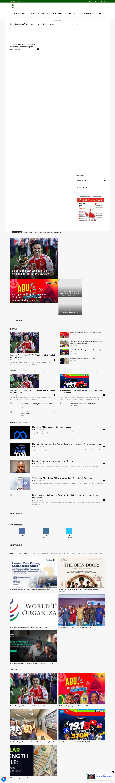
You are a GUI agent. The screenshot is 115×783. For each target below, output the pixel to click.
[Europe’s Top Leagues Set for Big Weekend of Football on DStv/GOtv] (34, 258)
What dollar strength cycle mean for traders (36, 232)
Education (33, 13)
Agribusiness (36, 329)
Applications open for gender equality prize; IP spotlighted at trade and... (29, 627)
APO (59, 329)
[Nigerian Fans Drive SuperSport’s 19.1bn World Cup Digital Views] (64, 352)
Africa (29, 329)
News (16, 13)
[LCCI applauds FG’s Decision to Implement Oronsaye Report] (24, 35)
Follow (46, 528)
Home (11, 22)
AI (50, 329)
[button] (89, 1)
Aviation (75, 329)
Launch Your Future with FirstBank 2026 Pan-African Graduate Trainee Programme (31, 589)
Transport (45, 13)
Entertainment (58, 13)
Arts (70, 329)
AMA (54, 329)
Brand (24, 13)
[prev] (99, 232)
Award (81, 329)
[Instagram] (95, 1)
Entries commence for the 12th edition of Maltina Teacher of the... (75, 627)
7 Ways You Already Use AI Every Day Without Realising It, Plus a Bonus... (64, 478)
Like (22, 528)
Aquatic (65, 329)
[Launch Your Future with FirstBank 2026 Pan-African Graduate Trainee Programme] (33, 572)
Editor (11, 49)
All (25, 329)
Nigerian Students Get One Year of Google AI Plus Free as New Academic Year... (68, 444)
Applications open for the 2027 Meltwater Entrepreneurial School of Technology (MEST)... (33, 663)
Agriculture (45, 329)
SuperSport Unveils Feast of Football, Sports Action (84, 403)
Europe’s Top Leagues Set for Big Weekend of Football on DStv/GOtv (28, 706)
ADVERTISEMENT (18, 320)
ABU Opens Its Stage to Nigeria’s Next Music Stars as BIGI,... (86, 332)
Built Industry (93, 329)
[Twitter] (104, 1)
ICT (79, 13)
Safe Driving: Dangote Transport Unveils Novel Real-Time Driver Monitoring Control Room (33, 742)
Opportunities (89, 13)
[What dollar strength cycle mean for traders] (64, 361)
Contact (101, 13)
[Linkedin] (98, 1)
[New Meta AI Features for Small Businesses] (20, 432)
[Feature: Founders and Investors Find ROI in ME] (20, 466)
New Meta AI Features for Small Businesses (51, 427)
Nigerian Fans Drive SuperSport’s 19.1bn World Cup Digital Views (75, 742)
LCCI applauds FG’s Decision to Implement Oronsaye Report (22, 45)
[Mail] (101, 1)
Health (70, 13)
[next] (102, 232)
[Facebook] (92, 1)
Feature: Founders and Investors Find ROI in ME (53, 461)
